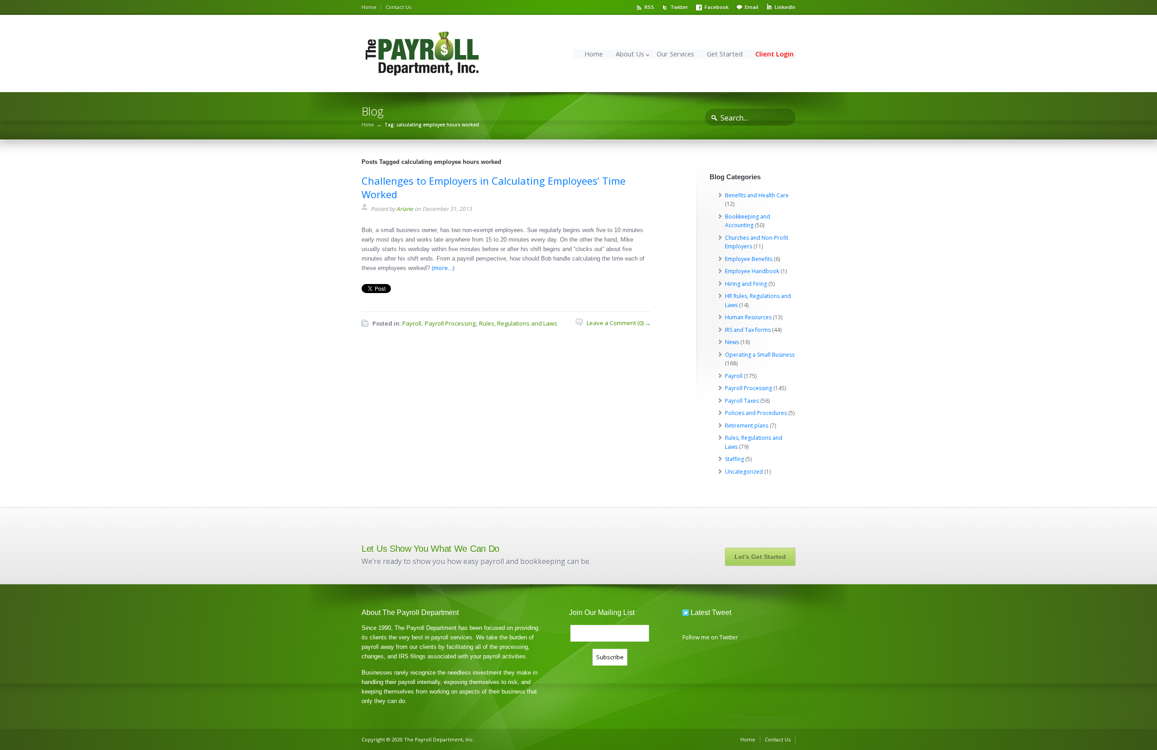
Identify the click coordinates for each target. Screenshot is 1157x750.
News (732, 342)
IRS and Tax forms (748, 330)
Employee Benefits (748, 259)
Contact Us (398, 7)
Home (369, 7)
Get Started (725, 54)
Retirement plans (746, 425)
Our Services (675, 54)
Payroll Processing (450, 323)
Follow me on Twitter (710, 637)
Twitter (679, 7)
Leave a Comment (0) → (619, 323)
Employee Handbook (752, 271)
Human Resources (748, 317)
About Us (630, 54)
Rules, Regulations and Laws (518, 323)
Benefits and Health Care (757, 195)
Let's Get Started (760, 556)
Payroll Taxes (742, 401)
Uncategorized (744, 471)
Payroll (411, 323)
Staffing (734, 459)
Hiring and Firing (746, 284)
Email (751, 7)
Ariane (404, 209)
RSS (649, 7)
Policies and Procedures (756, 413)
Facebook (717, 7)
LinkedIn (785, 7)
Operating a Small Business (760, 355)
